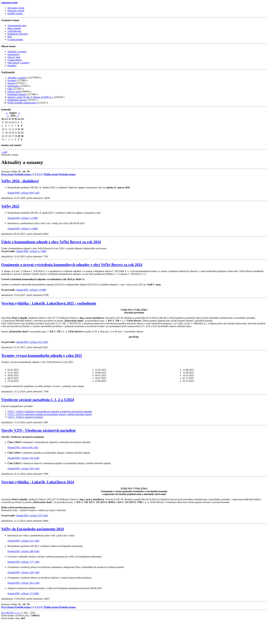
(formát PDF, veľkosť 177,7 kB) (23, 562)
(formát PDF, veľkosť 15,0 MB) (23, 593)
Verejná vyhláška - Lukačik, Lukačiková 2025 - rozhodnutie (48, 303)
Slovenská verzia (15, 8)
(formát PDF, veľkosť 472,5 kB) (32, 342)
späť (4, 152)
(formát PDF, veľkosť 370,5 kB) (32, 515)
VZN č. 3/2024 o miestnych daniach (25, 417)
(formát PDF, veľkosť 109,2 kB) (23, 468)
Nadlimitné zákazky (17, 100)
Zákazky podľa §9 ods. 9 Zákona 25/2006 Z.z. (30, 97)
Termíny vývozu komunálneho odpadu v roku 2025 (41, 355)
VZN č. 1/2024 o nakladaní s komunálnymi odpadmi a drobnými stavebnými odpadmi (49, 411)
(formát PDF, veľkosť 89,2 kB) (22, 447)
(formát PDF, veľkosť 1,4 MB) (22, 228)
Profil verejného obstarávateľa (22, 102)
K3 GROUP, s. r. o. (10, 612)
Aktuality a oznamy (17, 77)
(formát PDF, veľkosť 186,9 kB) (23, 551)
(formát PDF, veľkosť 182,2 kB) (23, 583)
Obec (10, 88)
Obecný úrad (13, 91)
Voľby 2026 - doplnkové (20, 181)
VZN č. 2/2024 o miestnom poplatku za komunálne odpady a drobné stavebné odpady (49, 414)
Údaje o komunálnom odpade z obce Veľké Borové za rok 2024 (51, 242)
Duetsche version (15, 10)
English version (15, 13)
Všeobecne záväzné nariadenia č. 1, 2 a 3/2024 (37, 400)
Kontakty (12, 80)
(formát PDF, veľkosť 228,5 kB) (23, 572)
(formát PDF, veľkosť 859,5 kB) (23, 192)
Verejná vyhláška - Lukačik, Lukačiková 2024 (37, 482)
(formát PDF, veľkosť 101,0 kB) (23, 458)
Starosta (11, 83)
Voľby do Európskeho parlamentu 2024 (32, 529)
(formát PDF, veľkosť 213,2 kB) (23, 540)
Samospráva (13, 86)
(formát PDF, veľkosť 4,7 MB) (31, 251)
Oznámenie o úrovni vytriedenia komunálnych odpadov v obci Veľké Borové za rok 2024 (71, 265)
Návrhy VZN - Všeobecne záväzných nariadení (38, 430)
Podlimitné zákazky (17, 94)
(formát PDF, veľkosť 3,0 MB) (31, 289)
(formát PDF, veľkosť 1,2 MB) (22, 218)
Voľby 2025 (10, 206)
